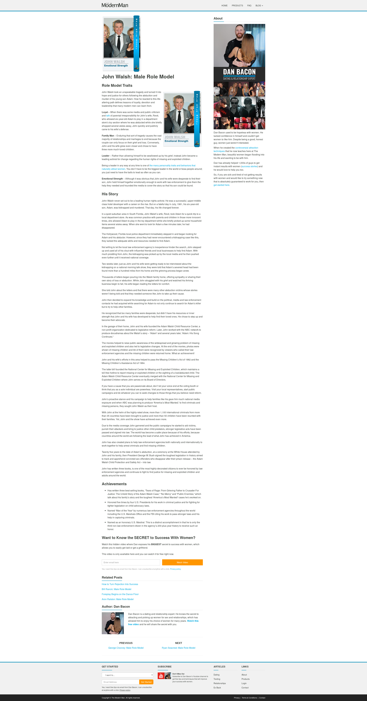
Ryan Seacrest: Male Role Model (178, 647)
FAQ (249, 5)
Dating (216, 674)
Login (244, 683)
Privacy (237, 697)
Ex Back (217, 687)
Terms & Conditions (249, 697)
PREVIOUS (126, 643)
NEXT (178, 643)
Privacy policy (175, 569)
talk (108, 115)
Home (224, 5)
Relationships (220, 683)
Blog (259, 5)
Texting (217, 678)
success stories (249, 166)
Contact (245, 687)
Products (237, 5)
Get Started (146, 681)
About (244, 674)
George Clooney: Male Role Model (126, 647)
